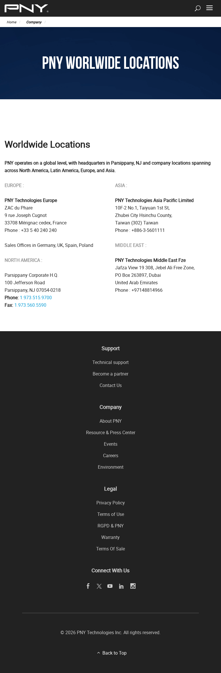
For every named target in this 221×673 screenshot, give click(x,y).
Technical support (110, 362)
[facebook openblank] (88, 586)
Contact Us (111, 385)
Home (11, 22)
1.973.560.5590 (30, 305)
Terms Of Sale (110, 549)
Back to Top (114, 653)
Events (110, 444)
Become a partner (110, 374)
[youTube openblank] (110, 586)
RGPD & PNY (111, 526)
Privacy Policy (110, 502)
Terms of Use (110, 514)
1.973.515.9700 (36, 297)
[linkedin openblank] (121, 586)
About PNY (111, 421)
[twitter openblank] (99, 586)
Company (33, 22)
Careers (110, 455)
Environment (110, 467)
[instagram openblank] (133, 586)
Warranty (110, 537)
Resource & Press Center (110, 432)
